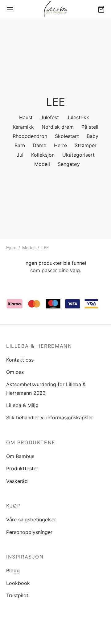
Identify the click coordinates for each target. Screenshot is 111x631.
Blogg (13, 570)
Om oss (15, 372)
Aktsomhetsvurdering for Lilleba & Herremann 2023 (46, 388)
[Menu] (10, 9)
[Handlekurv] (101, 9)
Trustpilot (17, 595)
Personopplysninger (29, 532)
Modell (28, 247)
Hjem (11, 247)
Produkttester (22, 468)
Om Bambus (20, 456)
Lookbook (18, 583)
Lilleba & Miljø (22, 405)
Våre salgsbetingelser (31, 519)
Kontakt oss (20, 360)
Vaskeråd (17, 481)
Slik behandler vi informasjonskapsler (49, 417)
